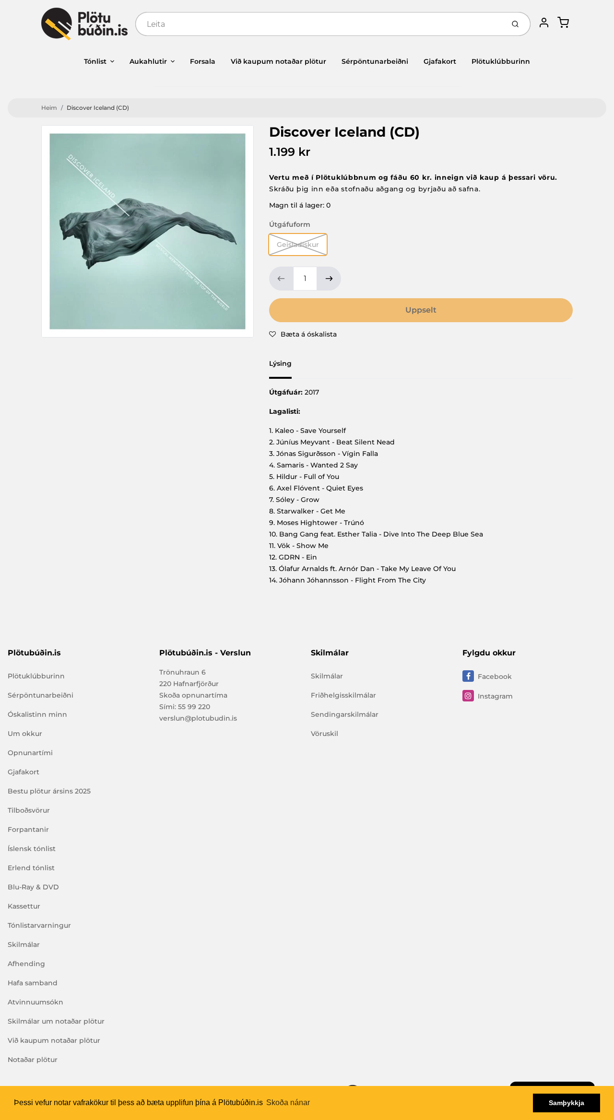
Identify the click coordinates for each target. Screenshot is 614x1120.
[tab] (286, 366)
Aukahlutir (148, 61)
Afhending (26, 963)
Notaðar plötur (33, 1059)
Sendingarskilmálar (344, 714)
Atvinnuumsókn (35, 1002)
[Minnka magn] (281, 279)
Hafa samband (33, 983)
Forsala (202, 61)
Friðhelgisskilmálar (343, 695)
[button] (303, 334)
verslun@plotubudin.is (198, 718)
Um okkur (25, 733)
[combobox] (318, 24)
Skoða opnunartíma (193, 695)
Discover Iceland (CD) (98, 107)
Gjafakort (440, 61)
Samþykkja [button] (566, 1103)
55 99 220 (194, 706)
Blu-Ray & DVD (33, 887)
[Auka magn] (329, 279)
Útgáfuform (289, 224)
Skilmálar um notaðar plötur (56, 1021)
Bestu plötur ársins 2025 (49, 791)
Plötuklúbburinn (501, 61)
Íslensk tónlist (32, 848)
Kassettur (24, 906)
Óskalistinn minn (37, 714)
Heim (49, 107)
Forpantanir (28, 829)
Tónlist (95, 61)
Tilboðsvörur (29, 810)
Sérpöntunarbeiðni (375, 61)
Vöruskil (324, 733)
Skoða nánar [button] (288, 1102)
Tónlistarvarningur (39, 925)
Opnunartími (30, 752)
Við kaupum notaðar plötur (278, 61)
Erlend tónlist (31, 867)
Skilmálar (24, 944)
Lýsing (280, 363)
